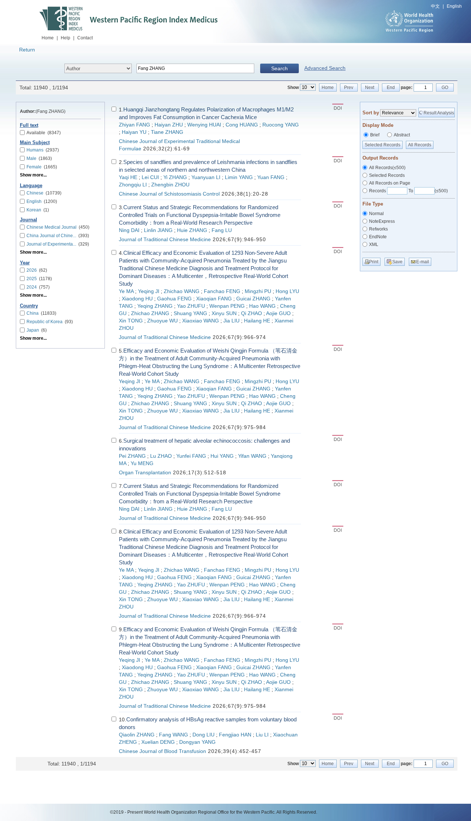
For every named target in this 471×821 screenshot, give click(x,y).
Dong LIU (203, 735)
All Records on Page (389, 183)
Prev (348, 87)
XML (373, 244)
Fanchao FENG (222, 291)
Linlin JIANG (158, 230)
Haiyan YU (134, 132)
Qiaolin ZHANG (137, 735)
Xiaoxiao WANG (200, 321)
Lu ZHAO (161, 456)
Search (279, 68)
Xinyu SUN (224, 313)
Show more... (33, 175)
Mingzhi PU (258, 291)
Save (397, 261)
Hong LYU (287, 291)
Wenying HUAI (204, 125)
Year (25, 262)
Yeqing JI (148, 291)
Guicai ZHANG (253, 298)
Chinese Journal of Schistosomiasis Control (169, 194)
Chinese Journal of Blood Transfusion (162, 751)
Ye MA (126, 291)
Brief (374, 135)
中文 (435, 6)
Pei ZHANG (132, 456)
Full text (29, 125)
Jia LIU (231, 321)
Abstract (402, 135)
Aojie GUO (278, 313)
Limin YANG (239, 177)
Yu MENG (142, 463)
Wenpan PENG (227, 306)
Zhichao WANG (181, 291)
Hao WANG (262, 306)
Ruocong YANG (280, 125)
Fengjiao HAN (235, 735)
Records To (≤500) (408, 190)
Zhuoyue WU (162, 321)
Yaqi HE (128, 177)
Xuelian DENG (158, 742)
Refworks (378, 229)
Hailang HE (257, 321)
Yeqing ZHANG (155, 306)
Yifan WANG (252, 456)
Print (373, 261)
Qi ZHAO (251, 313)
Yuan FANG (270, 177)
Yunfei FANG (191, 456)
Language (31, 185)
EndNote (378, 236)
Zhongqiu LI (133, 185)
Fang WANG (173, 735)
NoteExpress (382, 221)
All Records (419, 144)
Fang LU (222, 230)
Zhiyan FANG (134, 125)
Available (43, 132)
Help (65, 37)
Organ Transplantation (145, 472)
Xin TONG (131, 321)
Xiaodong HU (137, 298)
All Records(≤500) (387, 167)
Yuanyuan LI (205, 177)
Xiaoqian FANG (214, 298)
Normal (376, 213)
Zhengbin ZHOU (170, 185)
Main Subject (35, 142)
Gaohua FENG (174, 298)
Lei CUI (150, 177)
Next (369, 87)
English (454, 6)
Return (27, 50)
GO (445, 87)
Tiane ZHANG (167, 132)
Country (29, 305)
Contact (85, 37)
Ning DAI (129, 230)
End (391, 87)
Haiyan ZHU (169, 125)
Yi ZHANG (175, 177)
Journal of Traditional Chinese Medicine (165, 239)
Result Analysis (439, 112)
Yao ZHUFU (191, 306)
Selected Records (382, 144)
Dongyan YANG (197, 742)
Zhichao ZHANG (150, 313)
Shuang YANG (190, 313)
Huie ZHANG (192, 230)
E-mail (422, 261)
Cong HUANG (242, 125)
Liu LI (262, 735)
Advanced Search (325, 68)
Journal (28, 219)
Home (48, 37)
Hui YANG (222, 456)
